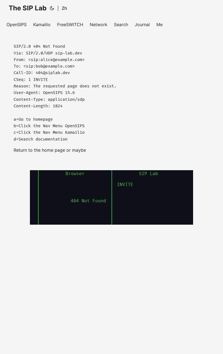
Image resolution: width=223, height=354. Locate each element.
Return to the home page (40, 150)
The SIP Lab (28, 8)
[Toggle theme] (52, 8)
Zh (64, 8)
